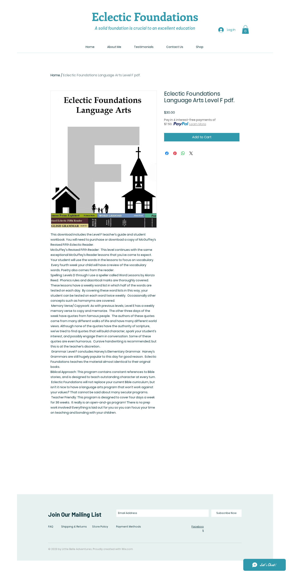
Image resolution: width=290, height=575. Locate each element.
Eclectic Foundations (145, 16)
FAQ (50, 526)
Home (55, 75)
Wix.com (127, 549)
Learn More (197, 124)
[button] (245, 29)
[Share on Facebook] (166, 153)
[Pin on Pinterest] (174, 153)
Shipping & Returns (74, 526)
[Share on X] (191, 153)
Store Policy (100, 526)
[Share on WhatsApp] (183, 153)
